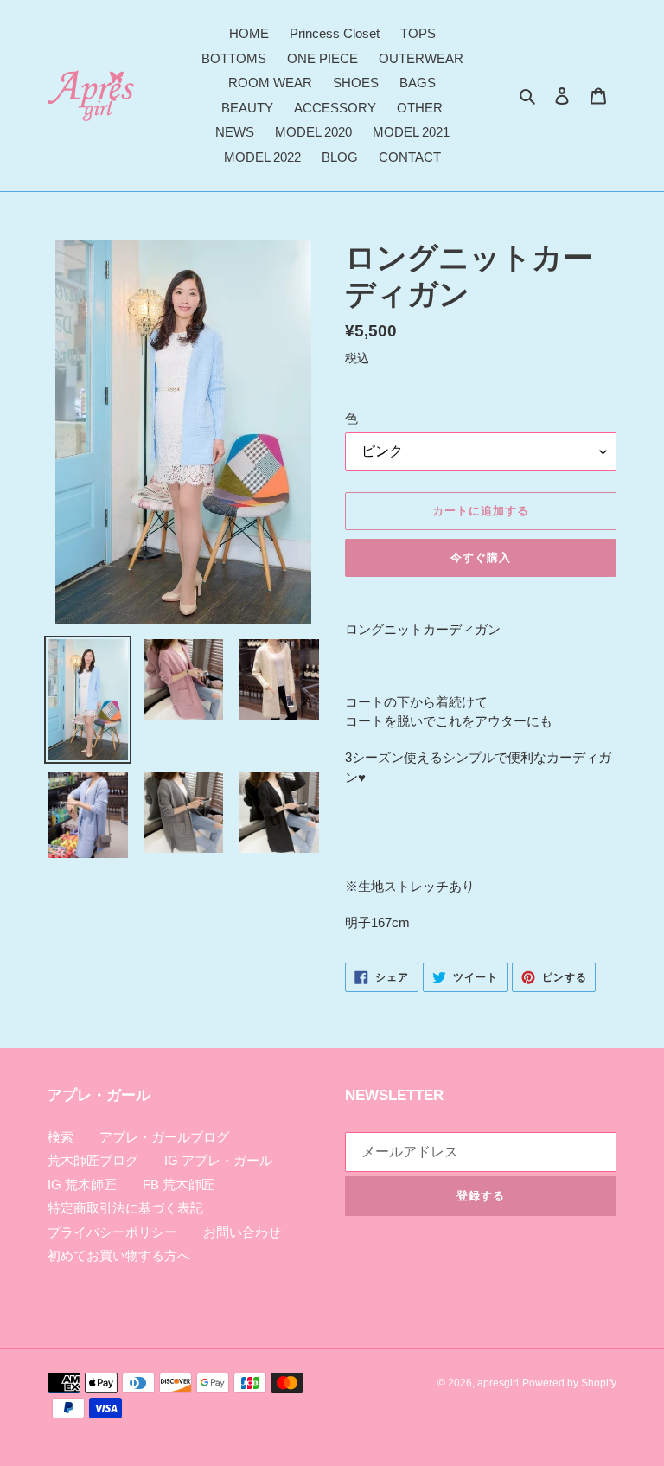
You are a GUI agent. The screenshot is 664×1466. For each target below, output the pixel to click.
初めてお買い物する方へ (119, 1255)
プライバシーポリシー (112, 1232)
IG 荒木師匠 (82, 1184)
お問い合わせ (242, 1232)
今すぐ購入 (480, 557)
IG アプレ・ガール (218, 1160)
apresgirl (498, 1383)
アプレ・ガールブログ (164, 1137)
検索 (60, 1137)
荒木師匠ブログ (93, 1160)
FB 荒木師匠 (178, 1184)
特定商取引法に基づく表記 (125, 1207)
